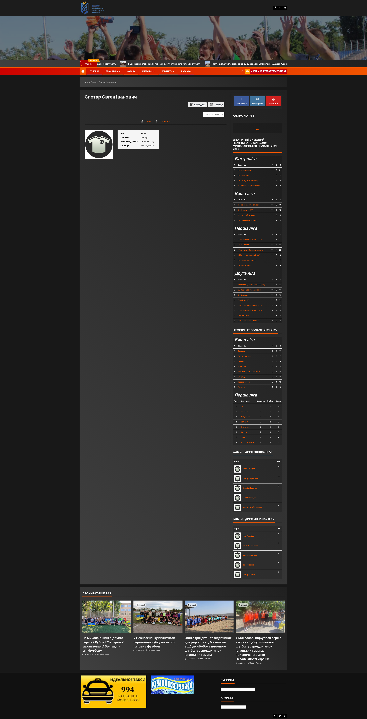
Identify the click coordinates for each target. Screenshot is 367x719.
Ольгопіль (245, 427)
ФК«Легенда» (243, 315)
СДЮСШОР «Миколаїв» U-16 (250, 240)
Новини (131, 71)
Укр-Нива (242, 366)
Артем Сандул (249, 469)
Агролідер (242, 377)
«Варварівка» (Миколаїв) (249, 186)
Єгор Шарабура (249, 498)
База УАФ (186, 71)
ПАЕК (243, 437)
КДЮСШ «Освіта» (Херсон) (249, 290)
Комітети (167, 71)
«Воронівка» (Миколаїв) (248, 205)
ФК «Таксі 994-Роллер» (247, 220)
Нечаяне (244, 412)
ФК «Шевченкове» (245, 170)
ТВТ (242, 406)
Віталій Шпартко (250, 488)
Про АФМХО (112, 71)
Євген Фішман (103, 655)
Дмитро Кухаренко (251, 478)
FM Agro (241, 387)
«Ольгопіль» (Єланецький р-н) (250, 250)
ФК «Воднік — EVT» (245, 210)
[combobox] (213, 114)
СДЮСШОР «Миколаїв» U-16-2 (250, 310)
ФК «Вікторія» (244, 245)
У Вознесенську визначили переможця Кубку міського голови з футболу (111, 64)
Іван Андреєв (248, 565)
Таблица (218, 105)
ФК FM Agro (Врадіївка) (248, 180)
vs (257, 130)
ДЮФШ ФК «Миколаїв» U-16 (249, 305)
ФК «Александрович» (247, 260)
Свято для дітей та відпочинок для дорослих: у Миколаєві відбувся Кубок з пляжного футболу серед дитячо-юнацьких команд (223, 64)
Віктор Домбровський (252, 507)
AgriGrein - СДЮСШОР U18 (249, 372)
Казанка (241, 351)
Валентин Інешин (250, 555)
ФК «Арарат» (243, 175)
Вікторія (244, 422)
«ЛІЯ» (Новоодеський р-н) (249, 255)
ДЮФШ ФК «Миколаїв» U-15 (249, 321)
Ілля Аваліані (248, 536)
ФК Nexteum (243, 295)
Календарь (199, 105)
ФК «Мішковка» (244, 265)
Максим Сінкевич (250, 546)
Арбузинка (245, 417)
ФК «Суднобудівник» (246, 215)
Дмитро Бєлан (249, 574)
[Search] (242, 71)
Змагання (147, 71)
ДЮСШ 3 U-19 (243, 300)
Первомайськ (244, 382)
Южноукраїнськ (244, 356)
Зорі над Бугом (247, 442)
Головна (94, 71)
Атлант (244, 432)
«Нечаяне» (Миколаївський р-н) (251, 285)
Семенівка (242, 361)
